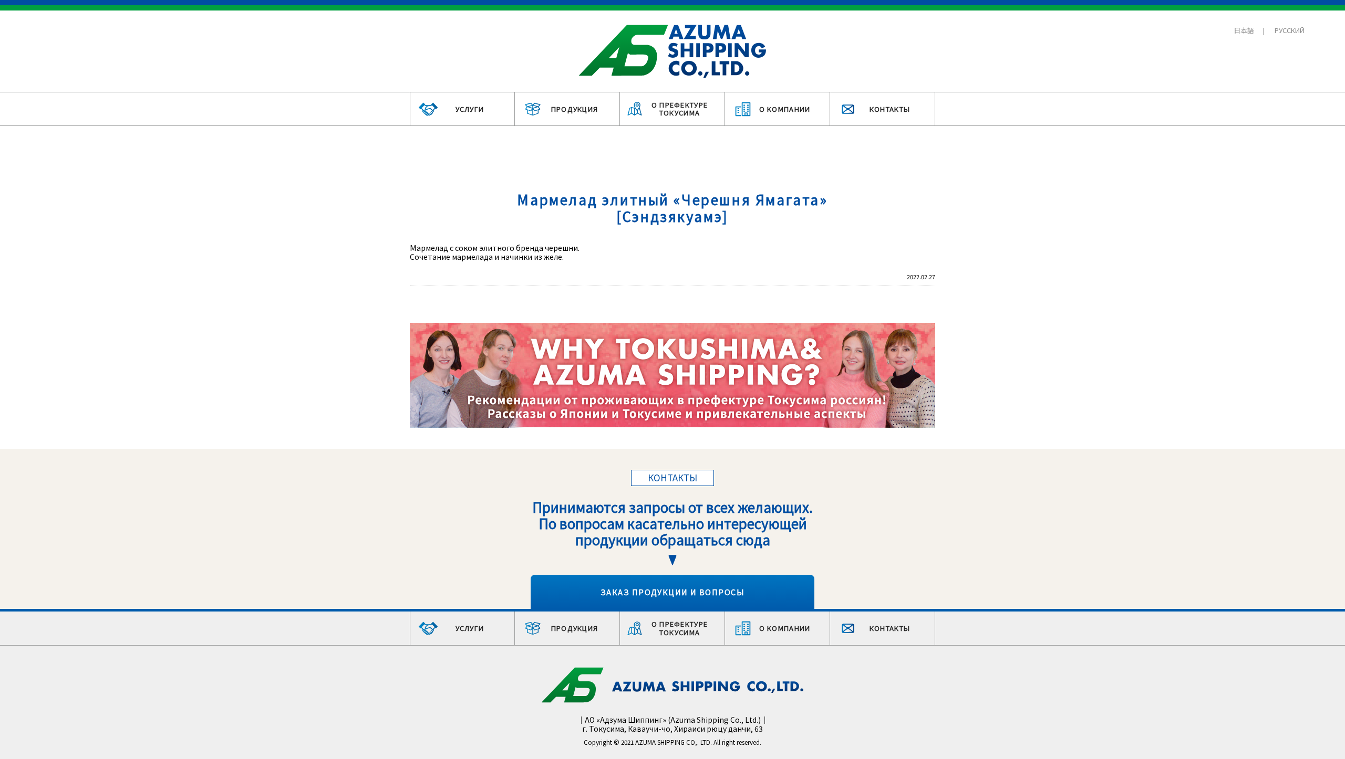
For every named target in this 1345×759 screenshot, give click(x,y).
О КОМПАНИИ (785, 109)
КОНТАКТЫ (890, 109)
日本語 (1244, 30)
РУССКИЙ (1290, 30)
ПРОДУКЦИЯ (574, 109)
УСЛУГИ (470, 109)
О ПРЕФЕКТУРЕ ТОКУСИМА (679, 109)
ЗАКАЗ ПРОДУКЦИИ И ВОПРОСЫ (672, 591)
